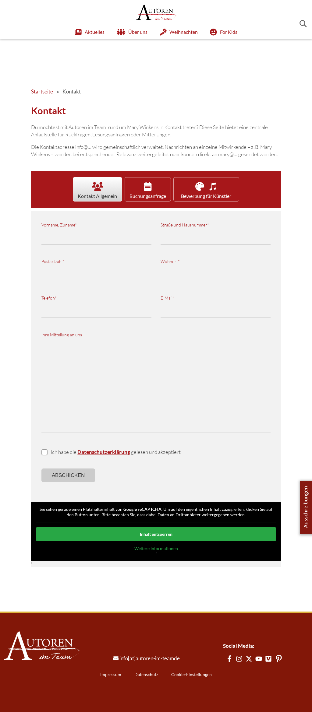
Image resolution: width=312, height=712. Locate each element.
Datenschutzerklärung (103, 452)
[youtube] (258, 658)
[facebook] (229, 658)
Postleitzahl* (52, 261)
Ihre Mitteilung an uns (61, 334)
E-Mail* (167, 297)
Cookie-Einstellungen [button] (191, 674)
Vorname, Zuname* (59, 224)
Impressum (110, 674)
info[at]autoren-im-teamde (149, 658)
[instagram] (239, 658)
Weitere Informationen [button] (156, 548)
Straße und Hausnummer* (185, 224)
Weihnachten (183, 32)
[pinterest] (279, 659)
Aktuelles (95, 32)
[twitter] (249, 658)
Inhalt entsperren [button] (156, 534)
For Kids (228, 32)
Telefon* (49, 297)
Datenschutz (146, 674)
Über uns (137, 32)
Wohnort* (170, 261)
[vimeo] (268, 658)
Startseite (42, 91)
